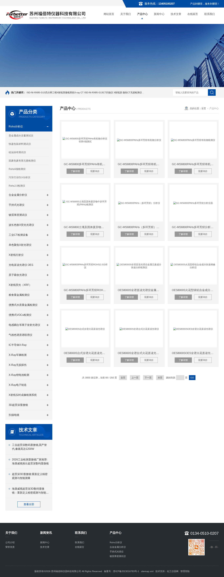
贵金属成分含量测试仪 (21, 135)
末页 (160, 377)
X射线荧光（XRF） (20, 284)
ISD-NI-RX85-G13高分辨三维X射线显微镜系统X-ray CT (55, 92)
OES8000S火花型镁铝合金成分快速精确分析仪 (194, 290)
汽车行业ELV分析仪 (19, 177)
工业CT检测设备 (18, 234)
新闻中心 (159, 14)
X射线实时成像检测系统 (23, 395)
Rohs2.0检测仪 (17, 185)
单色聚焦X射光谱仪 (20, 244)
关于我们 (125, 14)
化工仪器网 (172, 571)
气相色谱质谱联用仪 (20, 335)
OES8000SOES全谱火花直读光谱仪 (194, 353)
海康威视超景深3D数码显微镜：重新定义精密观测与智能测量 (30, 491)
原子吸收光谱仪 (18, 274)
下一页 (148, 377)
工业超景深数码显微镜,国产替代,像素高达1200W (29, 447)
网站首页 (109, 14)
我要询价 (95, 171)
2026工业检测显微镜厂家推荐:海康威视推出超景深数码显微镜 (30, 461)
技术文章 (176, 14)
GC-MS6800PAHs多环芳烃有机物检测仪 (194, 164)
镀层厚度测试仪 (18, 214)
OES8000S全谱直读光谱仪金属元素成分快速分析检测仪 (140, 290)
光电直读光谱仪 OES (21, 264)
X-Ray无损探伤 (18, 365)
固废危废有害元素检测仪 (22, 160)
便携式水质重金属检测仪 (23, 305)
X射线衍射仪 (16, 254)
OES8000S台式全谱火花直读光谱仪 (86, 353)
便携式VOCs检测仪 (20, 315)
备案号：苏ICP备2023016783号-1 (121, 571)
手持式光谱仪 (16, 204)
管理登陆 (185, 571)
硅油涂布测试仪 (17, 152)
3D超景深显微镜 (18, 405)
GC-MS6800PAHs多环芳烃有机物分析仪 (140, 164)
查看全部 (29, 504)
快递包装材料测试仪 (20, 143)
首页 (203, 108)
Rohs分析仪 (16, 126)
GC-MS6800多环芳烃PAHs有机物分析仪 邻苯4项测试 (86, 164)
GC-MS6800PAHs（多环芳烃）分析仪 (140, 227)
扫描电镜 (14, 415)
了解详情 (75, 171)
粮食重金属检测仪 (19, 295)
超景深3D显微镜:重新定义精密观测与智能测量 (30, 476)
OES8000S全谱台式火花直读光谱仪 (140, 353)
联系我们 (209, 14)
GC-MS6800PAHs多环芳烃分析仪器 (194, 227)
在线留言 (192, 14)
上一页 (135, 377)
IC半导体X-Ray (18, 345)
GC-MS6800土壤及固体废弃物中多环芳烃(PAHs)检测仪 (86, 227)
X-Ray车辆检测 (18, 355)
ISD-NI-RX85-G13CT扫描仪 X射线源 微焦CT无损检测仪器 (114, 92)
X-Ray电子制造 (18, 385)
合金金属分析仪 (18, 194)
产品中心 (142, 14)
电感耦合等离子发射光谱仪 (24, 325)
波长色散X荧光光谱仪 (21, 224)
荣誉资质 (10, 547)
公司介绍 (10, 542)
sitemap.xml (147, 571)
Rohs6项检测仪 (17, 169)
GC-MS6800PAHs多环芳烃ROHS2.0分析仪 (86, 290)
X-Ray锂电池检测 (19, 375)
